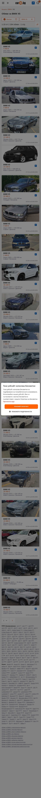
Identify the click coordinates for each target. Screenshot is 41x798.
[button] (20, 411)
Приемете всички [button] (21, 406)
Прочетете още (8, 402)
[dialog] (20, 399)
